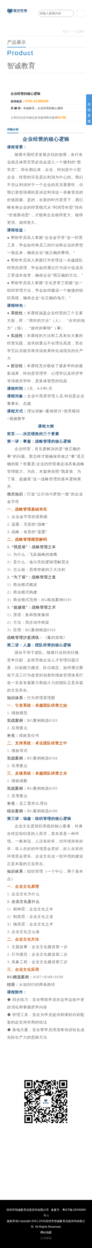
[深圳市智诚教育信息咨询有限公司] (17, 17)
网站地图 (46, 1232)
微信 (32, 117)
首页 (65, 31)
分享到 (15, 117)
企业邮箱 (46, 1238)
